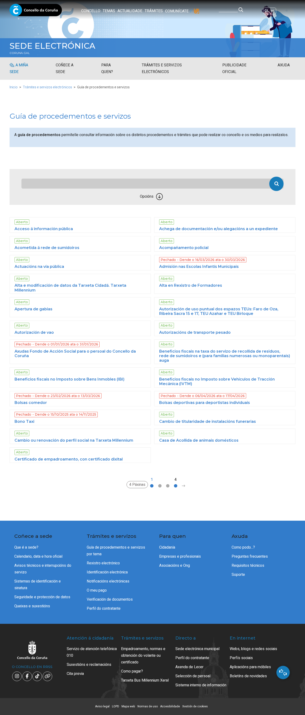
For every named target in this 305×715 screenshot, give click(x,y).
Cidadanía (167, 547)
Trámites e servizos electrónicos (162, 68)
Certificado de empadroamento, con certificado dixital (69, 459)
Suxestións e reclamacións (89, 664)
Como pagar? (132, 671)
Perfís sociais (241, 658)
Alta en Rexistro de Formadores (190, 285)
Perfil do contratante (104, 608)
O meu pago (97, 590)
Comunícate (176, 11)
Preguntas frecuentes (250, 556)
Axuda (284, 65)
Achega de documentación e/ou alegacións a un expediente (218, 229)
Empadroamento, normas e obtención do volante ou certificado (143, 655)
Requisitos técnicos (248, 565)
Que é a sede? (26, 547)
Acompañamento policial (183, 247)
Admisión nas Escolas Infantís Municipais (199, 266)
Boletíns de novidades (248, 676)
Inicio (14, 87)
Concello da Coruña (36, 11)
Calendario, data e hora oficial (38, 556)
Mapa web (128, 706)
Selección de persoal (192, 676)
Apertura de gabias (33, 309)
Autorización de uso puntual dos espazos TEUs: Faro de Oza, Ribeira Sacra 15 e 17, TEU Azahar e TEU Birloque (218, 311)
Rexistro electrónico (103, 563)
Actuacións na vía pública (39, 266)
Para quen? (107, 68)
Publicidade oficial (234, 68)
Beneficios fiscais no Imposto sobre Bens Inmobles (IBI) (69, 379)
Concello (90, 11)
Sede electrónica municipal (197, 649)
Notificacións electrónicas (108, 581)
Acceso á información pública (44, 229)
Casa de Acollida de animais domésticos (199, 440)
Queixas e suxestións (32, 606)
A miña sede (19, 68)
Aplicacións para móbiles (250, 667)
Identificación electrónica (107, 572)
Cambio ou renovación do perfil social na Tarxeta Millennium (74, 440)
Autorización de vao (34, 332)
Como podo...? (243, 547)
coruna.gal (20, 53)
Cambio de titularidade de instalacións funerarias (207, 421)
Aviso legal (102, 706)
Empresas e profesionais (180, 556)
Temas (109, 11)
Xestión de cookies (195, 706)
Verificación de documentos (110, 599)
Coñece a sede (64, 68)
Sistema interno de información (200, 685)
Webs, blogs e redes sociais (253, 649)
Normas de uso (147, 706)
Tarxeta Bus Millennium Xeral (145, 680)
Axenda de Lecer (189, 667)
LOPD (115, 706)
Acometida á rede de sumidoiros (47, 247)
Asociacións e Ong (174, 565)
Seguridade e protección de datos (42, 597)
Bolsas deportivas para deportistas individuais (204, 402)
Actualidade (129, 11)
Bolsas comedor (31, 402)
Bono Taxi (24, 421)
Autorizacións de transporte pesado (195, 332)
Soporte (238, 574)
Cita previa (75, 674)
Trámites (154, 11)
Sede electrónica (52, 46)
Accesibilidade (170, 706)
